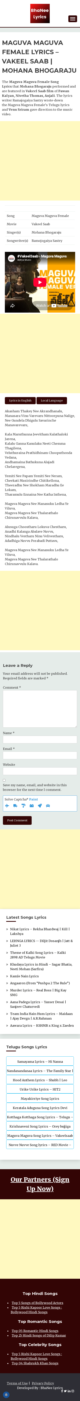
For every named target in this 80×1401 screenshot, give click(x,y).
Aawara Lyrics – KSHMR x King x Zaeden (42, 1025)
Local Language (52, 400)
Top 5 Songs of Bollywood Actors (37, 1303)
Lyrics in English (20, 400)
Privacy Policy (43, 1383)
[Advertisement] (40, 161)
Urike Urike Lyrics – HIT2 (40, 1089)
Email (9, 749)
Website (9, 765)
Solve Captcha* (21, 799)
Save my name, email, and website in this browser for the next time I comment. (35, 787)
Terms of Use (17, 1383)
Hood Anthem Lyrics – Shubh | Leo (40, 1080)
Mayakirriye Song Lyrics (40, 1099)
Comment (12, 687)
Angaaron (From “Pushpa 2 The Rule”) (40, 983)
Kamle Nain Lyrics (24, 976)
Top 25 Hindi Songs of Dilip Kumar (39, 1335)
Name (9, 733)
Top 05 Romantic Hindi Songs (35, 1331)
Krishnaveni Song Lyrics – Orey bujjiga (40, 1126)
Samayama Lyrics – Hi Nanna (40, 1062)
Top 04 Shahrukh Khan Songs (35, 1363)
